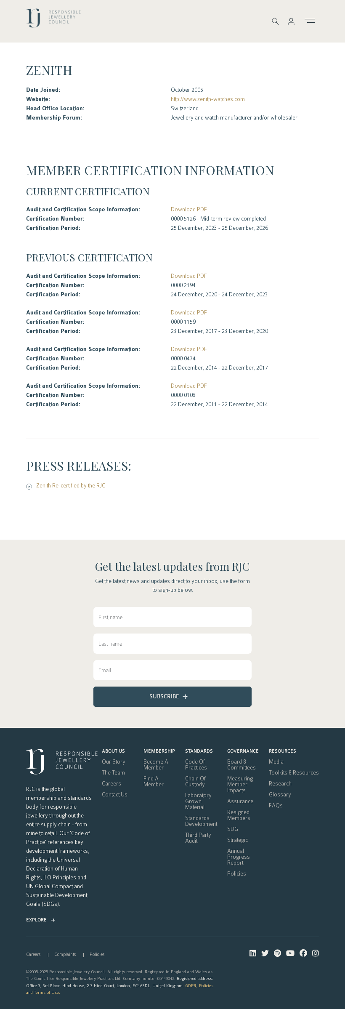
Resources (282, 751)
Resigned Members (238, 815)
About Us (113, 751)
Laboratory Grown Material (198, 801)
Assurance (240, 801)
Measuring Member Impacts (240, 784)
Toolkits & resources (294, 773)
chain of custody (195, 782)
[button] (291, 21)
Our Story (113, 762)
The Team (113, 773)
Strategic (237, 840)
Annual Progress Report (238, 857)
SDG (232, 829)
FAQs (276, 806)
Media (276, 762)
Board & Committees (241, 765)
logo (53, 20)
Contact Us (114, 795)
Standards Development (201, 821)
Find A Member (153, 782)
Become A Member (155, 765)
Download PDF (189, 209)
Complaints (65, 954)
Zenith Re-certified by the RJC (70, 485)
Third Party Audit (198, 838)
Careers (111, 784)
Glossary (280, 795)
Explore (36, 920)
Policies (236, 874)
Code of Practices (196, 765)
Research (280, 784)
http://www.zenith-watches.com (208, 99)
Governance (243, 751)
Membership (159, 751)
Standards (199, 751)
